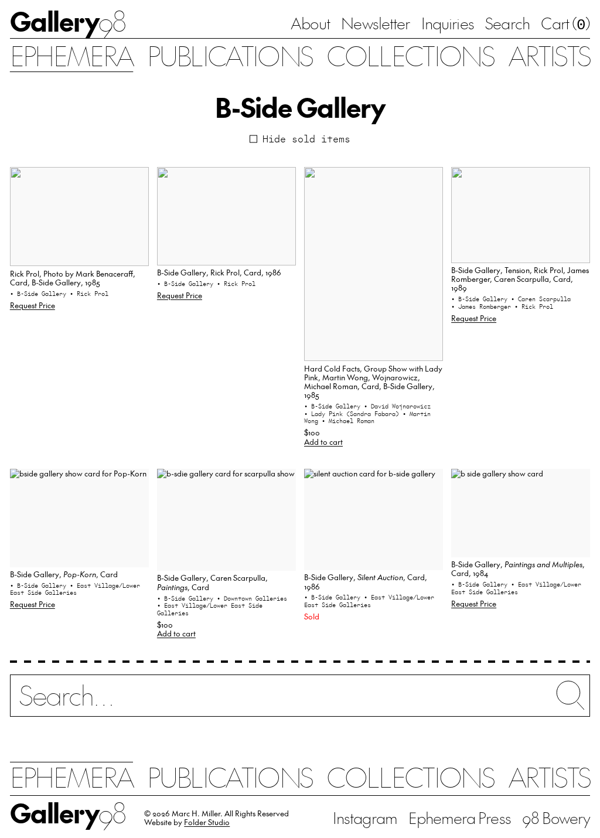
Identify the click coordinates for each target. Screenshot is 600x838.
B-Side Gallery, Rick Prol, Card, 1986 (219, 272)
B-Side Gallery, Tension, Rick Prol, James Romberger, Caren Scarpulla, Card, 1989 (520, 279)
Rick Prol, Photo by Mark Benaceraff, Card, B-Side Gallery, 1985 (72, 277)
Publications (229, 55)
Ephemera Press (459, 817)
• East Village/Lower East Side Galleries (75, 589)
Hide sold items (306, 139)
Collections (409, 55)
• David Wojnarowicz (397, 406)
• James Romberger (482, 306)
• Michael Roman (348, 421)
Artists (549, 55)
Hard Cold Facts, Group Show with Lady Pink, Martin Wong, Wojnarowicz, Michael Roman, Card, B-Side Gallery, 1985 (373, 381)
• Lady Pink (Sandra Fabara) (353, 414)
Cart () (565, 24)
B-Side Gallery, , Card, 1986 (365, 581)
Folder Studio (207, 822)
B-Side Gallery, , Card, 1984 (518, 568)
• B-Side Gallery (40, 293)
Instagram (365, 817)
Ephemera (72, 55)
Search (507, 22)
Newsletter (375, 22)
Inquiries (447, 22)
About (310, 22)
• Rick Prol (89, 293)
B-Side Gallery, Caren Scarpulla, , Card (212, 582)
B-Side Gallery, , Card (64, 574)
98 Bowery (556, 817)
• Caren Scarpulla (541, 299)
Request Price (32, 305)
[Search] (300, 702)
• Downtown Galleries (252, 598)
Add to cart (323, 441)
